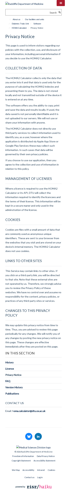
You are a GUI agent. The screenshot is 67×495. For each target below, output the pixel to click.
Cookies (51, 470)
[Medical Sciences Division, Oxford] (33, 447)
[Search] (59, 12)
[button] (61, 3)
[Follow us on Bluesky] (29, 436)
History (9, 362)
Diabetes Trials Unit (20, 24)
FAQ (7, 381)
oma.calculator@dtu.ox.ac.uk (29, 410)
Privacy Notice (13, 374)
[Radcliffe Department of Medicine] (24, 2)
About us (16, 19)
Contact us (29, 477)
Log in (40, 477)
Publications (12, 393)
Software (37, 24)
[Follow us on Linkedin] (38, 436)
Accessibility (28, 470)
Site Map (16, 470)
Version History (14, 387)
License (9, 368)
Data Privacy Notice (46, 456)
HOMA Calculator (19, 28)
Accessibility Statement (44, 460)
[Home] (8, 19)
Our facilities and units (34, 19)
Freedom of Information (23, 456)
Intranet (41, 470)
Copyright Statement (21, 460)
